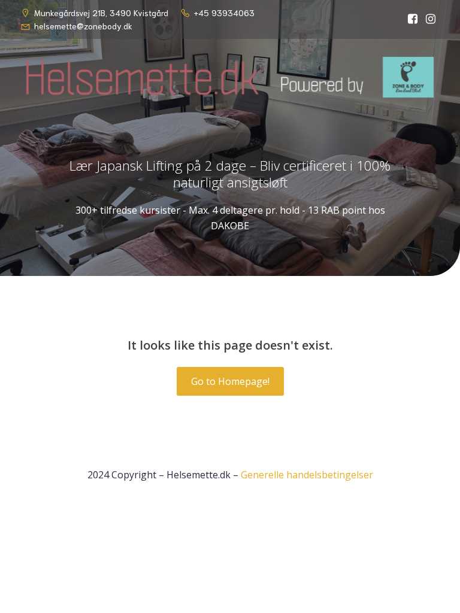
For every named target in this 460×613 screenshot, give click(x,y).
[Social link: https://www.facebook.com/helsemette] (413, 19)
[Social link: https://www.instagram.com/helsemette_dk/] (431, 19)
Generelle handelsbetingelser (307, 474)
